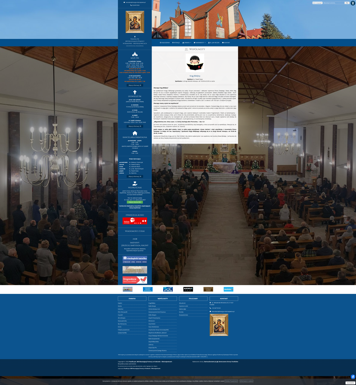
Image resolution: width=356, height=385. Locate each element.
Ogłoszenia (165, 42)
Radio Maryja (152, 306)
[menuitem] (165, 42)
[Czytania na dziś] (135, 269)
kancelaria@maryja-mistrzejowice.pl (136, 2)
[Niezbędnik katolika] (135, 259)
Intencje (176, 42)
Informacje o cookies (246, 381)
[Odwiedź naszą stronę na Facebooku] (353, 377)
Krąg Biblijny (152, 303)
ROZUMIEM (350, 383)
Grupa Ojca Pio (153, 347)
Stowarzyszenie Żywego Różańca (158, 350)
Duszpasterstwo (183, 315)
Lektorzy (151, 344)
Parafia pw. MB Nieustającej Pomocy (135, 42)
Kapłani (120, 303)
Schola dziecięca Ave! (154, 309)
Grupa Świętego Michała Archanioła (158, 336)
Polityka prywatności (123, 330)
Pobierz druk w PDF (135, 202)
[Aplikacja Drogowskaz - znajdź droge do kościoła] (135, 280)
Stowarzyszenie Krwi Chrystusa (157, 312)
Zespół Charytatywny (154, 318)
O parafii (120, 315)
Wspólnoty (197, 49)
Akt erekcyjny (121, 318)
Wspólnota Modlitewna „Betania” (158, 333)
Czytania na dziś (183, 306)
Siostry (120, 306)
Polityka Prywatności (231, 381)
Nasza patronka (122, 321)
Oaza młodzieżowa (154, 327)
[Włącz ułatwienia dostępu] (353, 3)
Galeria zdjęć (182, 309)
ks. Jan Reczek (214, 42)
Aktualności (182, 303)
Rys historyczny (122, 324)
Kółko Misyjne (152, 315)
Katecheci (120, 309)
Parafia (187, 42)
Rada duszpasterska (154, 338)
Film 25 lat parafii (122, 312)
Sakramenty (199, 42)
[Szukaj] (347, 3)
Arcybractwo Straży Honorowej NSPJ (159, 330)
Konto (119, 327)
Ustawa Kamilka (122, 333)
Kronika (181, 312)
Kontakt (227, 42)
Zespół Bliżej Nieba (154, 341)
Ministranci (152, 321)
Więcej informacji (134, 85)
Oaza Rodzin (152, 324)
